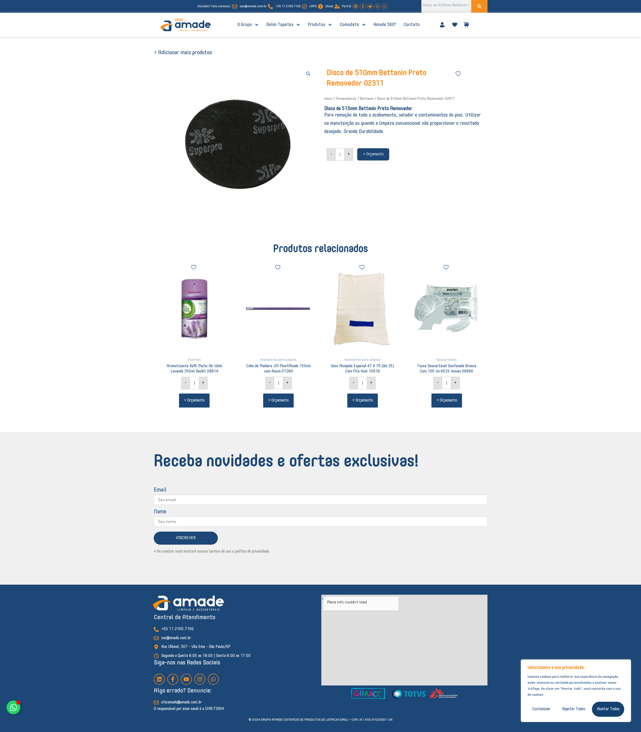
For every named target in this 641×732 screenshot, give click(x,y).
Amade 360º (385, 25)
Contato (412, 25)
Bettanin (366, 99)
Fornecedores (346, 99)
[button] (308, 73)
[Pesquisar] (479, 6)
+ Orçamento (373, 154)
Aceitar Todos (608, 709)
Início (328, 99)
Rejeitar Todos (573, 709)
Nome (160, 512)
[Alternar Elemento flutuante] (13, 707)
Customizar (541, 709)
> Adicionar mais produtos (183, 53)
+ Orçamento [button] (194, 401)
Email (160, 490)
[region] (576, 690)
